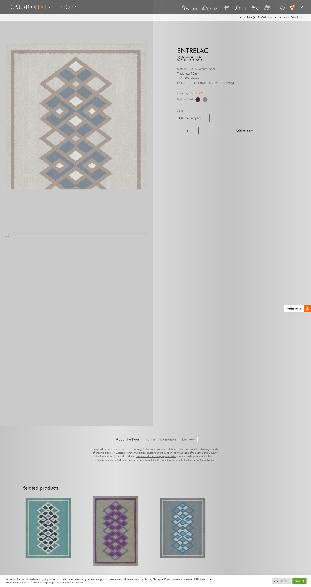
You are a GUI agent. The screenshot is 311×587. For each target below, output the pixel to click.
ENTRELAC (196, 93)
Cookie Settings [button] (281, 580)
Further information (161, 439)
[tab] (127, 439)
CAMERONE (115, 540)
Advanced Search (289, 17)
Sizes (180, 110)
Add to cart (244, 131)
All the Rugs (246, 17)
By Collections (266, 17)
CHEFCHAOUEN (183, 537)
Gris (205, 99)
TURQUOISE (48, 537)
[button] (307, 308)
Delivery (188, 439)
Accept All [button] (299, 580)
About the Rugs (127, 439)
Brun (197, 99)
